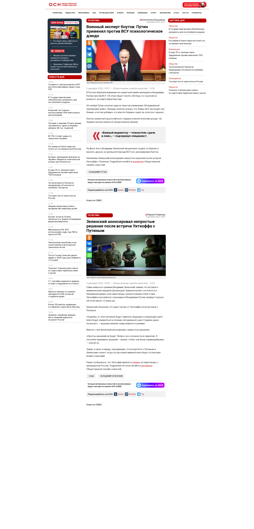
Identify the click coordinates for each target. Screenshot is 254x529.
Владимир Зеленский (112, 376)
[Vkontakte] (89, 48)
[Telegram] (89, 54)
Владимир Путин (98, 172)
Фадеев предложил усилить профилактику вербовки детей (62, 207)
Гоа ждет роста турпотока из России (62, 197)
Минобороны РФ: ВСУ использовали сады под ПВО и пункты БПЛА (62, 232)
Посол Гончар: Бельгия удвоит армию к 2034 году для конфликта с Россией (64, 257)
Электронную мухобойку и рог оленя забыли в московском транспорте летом (62, 244)
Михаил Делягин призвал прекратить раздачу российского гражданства (63, 57)
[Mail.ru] (89, 66)
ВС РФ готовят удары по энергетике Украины (60, 137)
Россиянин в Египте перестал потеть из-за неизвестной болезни (64, 147)
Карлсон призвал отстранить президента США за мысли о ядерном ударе (61, 294)
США (92, 376)
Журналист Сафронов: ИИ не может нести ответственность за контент (64, 66)
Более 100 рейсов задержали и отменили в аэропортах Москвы (64, 305)
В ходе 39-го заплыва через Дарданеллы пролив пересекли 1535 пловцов (63, 172)
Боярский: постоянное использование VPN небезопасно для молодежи (64, 112)
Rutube (132, 190)
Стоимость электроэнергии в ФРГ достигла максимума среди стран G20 (64, 87)
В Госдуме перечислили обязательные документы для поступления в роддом (62, 99)
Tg (142, 190)
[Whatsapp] (89, 60)
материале (138, 161)
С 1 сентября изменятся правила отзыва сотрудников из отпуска (63, 282)
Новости (59, 51)
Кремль (136, 362)
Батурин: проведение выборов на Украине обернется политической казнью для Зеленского (64, 159)
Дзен (120, 190)
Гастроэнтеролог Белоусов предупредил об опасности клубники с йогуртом (61, 185)
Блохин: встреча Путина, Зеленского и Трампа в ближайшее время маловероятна (64, 219)
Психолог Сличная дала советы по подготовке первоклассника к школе (63, 270)
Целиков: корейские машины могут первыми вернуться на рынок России (62, 317)
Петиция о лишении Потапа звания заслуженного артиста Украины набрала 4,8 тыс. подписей (64, 125)
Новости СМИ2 (94, 200)
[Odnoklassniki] (89, 42)
